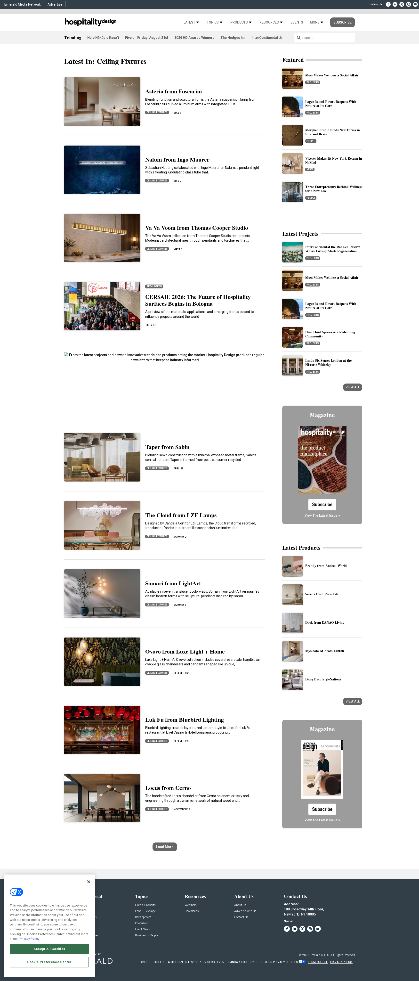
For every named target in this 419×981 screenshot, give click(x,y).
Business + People (146, 935)
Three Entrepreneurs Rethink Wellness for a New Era (333, 188)
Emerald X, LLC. (320, 955)
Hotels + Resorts (145, 905)
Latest (189, 22)
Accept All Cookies (49, 949)
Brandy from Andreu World (326, 565)
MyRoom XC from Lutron (324, 650)
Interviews (141, 923)
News (309, 169)
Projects (312, 82)
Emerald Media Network (22, 4)
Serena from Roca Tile (321, 594)
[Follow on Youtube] (415, 4)
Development (143, 917)
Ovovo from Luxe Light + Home (185, 651)
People (310, 141)
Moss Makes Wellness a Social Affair (331, 75)
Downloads (192, 911)
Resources (269, 22)
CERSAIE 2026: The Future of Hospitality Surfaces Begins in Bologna (198, 300)
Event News (142, 929)
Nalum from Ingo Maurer (177, 159)
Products (239, 22)
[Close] (88, 881)
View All (353, 387)
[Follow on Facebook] (388, 4)
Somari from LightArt (173, 583)
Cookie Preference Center (49, 962)
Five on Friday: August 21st (146, 38)
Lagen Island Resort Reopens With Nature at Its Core (330, 103)
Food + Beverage (145, 911)
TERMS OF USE (318, 962)
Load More (164, 847)
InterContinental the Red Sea (275, 38)
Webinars (191, 905)
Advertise (55, 4)
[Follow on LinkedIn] (395, 4)
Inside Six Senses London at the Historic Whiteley (328, 362)
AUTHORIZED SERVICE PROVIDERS (191, 962)
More (314, 22)
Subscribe (342, 22)
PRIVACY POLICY (341, 962)
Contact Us (241, 917)
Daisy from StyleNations (323, 679)
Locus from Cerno (168, 787)
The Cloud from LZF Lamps (181, 515)
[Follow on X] (401, 4)
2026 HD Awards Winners (194, 38)
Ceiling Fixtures (157, 112)
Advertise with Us (245, 911)
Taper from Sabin (167, 446)
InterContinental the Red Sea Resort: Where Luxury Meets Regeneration (332, 248)
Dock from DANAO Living (324, 622)
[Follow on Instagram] (408, 4)
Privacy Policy (29, 938)
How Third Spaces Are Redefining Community (330, 334)
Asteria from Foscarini (173, 91)
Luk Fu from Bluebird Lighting (184, 719)
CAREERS (159, 962)
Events (296, 22)
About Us (240, 905)
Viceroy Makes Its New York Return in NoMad (333, 160)
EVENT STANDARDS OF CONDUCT (239, 962)
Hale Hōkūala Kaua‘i (103, 38)
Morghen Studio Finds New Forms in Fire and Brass (332, 132)
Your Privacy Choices (281, 962)
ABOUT (145, 962)
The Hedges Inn (233, 38)
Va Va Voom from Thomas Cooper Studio (196, 227)
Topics (213, 22)
